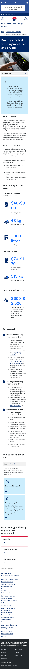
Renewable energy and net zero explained (9, 589)
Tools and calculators (7, 593)
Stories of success (6, 605)
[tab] (6, 464)
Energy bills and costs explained (9, 579)
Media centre (18, 649)
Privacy (17, 652)
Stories (3, 637)
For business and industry (9, 596)
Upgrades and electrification (13, 31)
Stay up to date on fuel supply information (13, 8)
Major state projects (6, 631)
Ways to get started (6, 598)
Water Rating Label (16, 363)
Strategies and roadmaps (7, 617)
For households (6, 573)
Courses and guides (6, 619)
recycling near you (15, 405)
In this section (14, 73)
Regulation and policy (7, 633)
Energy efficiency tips (7, 581)
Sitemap (3, 652)
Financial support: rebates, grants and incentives (10, 576)
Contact (3, 649)
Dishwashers (7, 539)
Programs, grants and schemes (9, 600)
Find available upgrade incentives (13, 487)
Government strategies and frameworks (8, 628)
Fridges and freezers (10, 549)
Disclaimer (4, 658)
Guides (3, 603)
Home (2, 31)
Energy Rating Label (16, 361)
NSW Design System (11, 665)
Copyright (4, 655)
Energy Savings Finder (13, 503)
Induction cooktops (9, 559)
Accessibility (18, 655)
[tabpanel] (14, 494)
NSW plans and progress (9, 625)
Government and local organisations (8, 609)
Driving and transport (6, 586)
